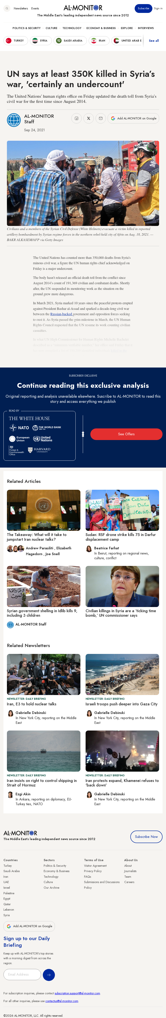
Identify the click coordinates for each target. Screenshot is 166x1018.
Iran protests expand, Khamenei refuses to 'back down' (122, 783)
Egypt (6, 898)
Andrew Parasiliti (40, 548)
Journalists (130, 871)
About (128, 866)
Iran (5, 876)
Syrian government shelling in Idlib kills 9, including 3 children (42, 613)
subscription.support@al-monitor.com (77, 993)
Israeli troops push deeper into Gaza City (122, 704)
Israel (6, 887)
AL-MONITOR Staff (39, 119)
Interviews (146, 28)
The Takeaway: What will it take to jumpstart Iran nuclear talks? (37, 537)
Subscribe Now (146, 836)
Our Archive (51, 887)
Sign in (158, 8)
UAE (6, 882)
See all (154, 41)
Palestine (8, 893)
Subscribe (143, 8)
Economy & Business (101, 28)
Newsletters (21, 8)
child (89, 361)
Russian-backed (61, 314)
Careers (129, 882)
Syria (6, 915)
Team (127, 876)
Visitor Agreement (95, 866)
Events (35, 8)
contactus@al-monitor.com (61, 1001)
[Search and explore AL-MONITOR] (6, 8)
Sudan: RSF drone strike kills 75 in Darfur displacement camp (121, 537)
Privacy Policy (93, 871)
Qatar (7, 904)
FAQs (87, 876)
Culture (51, 28)
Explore (127, 28)
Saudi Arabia (11, 871)
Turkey (7, 866)
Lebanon (8, 909)
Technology (71, 28)
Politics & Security (26, 28)
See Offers (126, 434)
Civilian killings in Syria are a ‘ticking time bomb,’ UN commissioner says (121, 613)
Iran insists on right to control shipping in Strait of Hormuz (42, 783)
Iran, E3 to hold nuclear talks (31, 704)
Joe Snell (53, 553)
